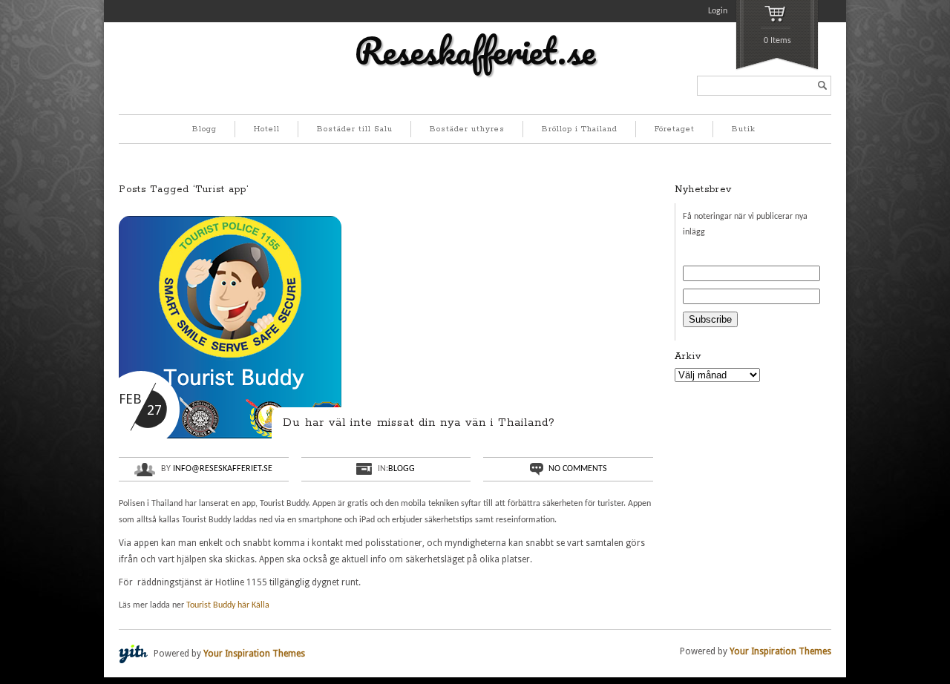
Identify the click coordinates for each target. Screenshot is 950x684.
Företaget (675, 129)
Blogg (204, 129)
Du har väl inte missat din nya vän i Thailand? (419, 422)
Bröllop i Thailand (580, 129)
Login (717, 11)
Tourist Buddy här (217, 605)
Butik (744, 129)
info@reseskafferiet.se (222, 468)
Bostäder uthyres (467, 129)
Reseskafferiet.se (475, 50)
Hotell (267, 129)
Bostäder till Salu (355, 129)
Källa (260, 605)
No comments (577, 468)
